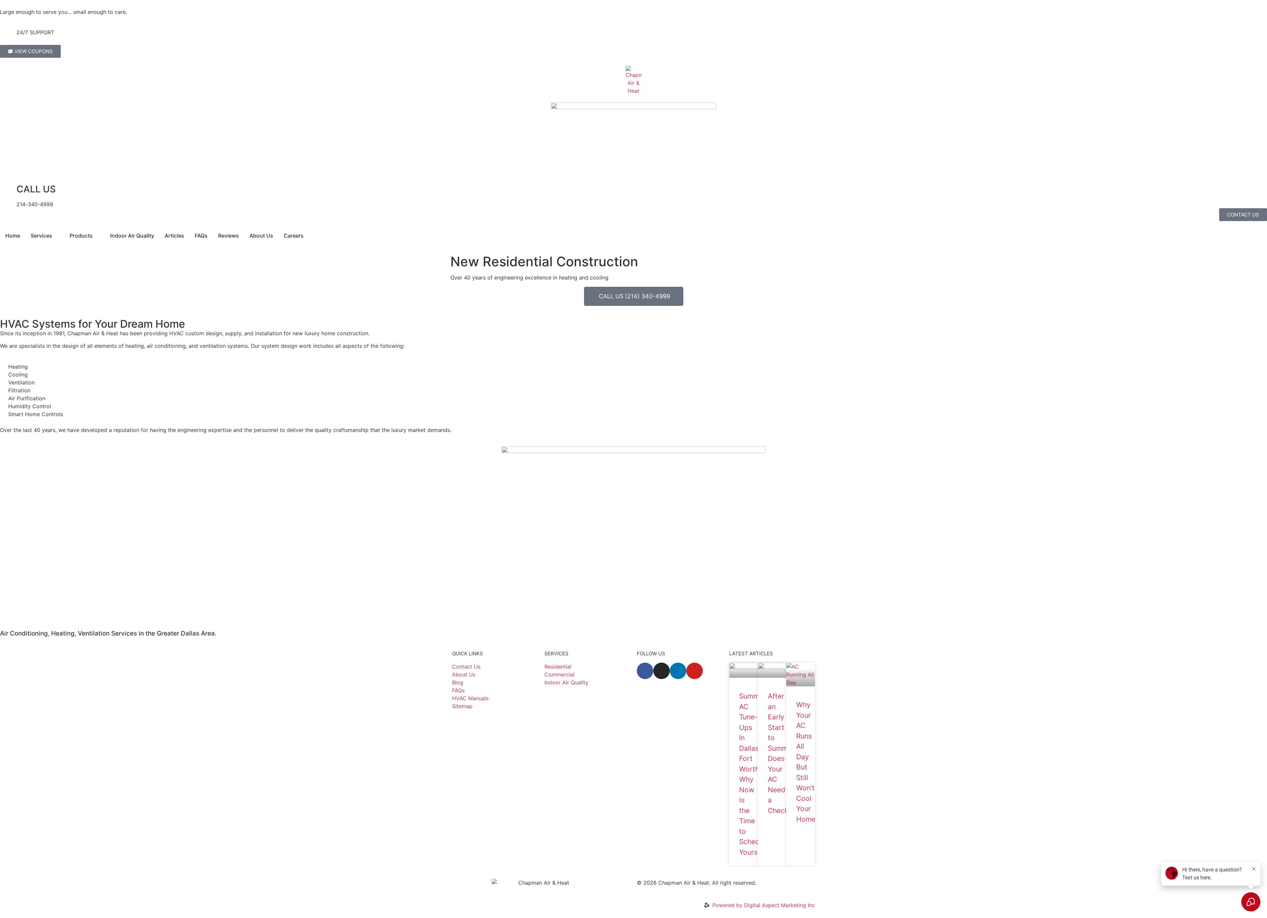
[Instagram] (661, 671)
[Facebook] (645, 671)
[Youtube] (694, 671)
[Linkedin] (678, 671)
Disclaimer (650, 890)
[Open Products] (97, 236)
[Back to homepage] (633, 80)
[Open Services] (56, 236)
